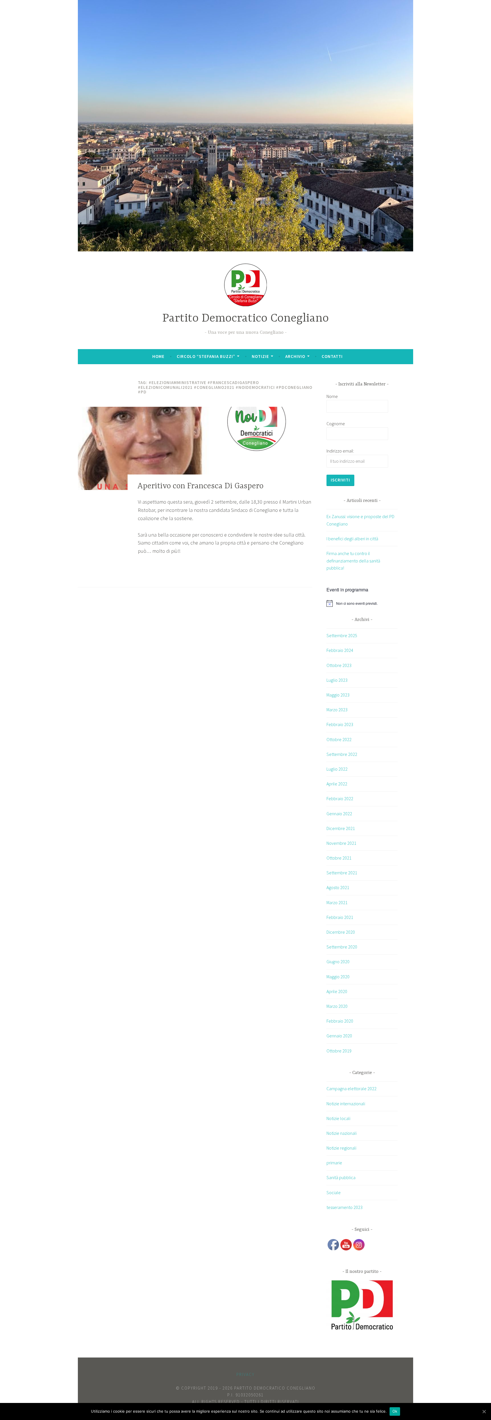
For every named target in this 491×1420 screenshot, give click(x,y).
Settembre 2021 (341, 872)
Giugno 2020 (337, 961)
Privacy (245, 1374)
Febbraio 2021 (339, 917)
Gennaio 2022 (339, 813)
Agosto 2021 (337, 887)
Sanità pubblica (340, 1177)
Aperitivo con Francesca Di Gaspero (200, 486)
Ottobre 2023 (338, 665)
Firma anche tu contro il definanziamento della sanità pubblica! (353, 561)
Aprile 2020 (336, 991)
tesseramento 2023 (344, 1207)
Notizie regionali (341, 1148)
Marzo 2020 (337, 1006)
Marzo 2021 (337, 902)
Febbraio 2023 (339, 724)
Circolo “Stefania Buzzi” (206, 356)
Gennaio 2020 (339, 1036)
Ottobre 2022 (338, 739)
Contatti (332, 356)
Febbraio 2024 (339, 650)
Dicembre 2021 (340, 828)
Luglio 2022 (337, 769)
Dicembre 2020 (340, 932)
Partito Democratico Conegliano (245, 318)
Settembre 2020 (341, 947)
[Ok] (484, 1411)
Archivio (295, 356)
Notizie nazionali (341, 1133)
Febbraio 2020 (339, 1021)
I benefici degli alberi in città (352, 538)
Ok (395, 1411)
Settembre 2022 (341, 754)
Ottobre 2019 (338, 1051)
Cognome (335, 423)
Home (158, 356)
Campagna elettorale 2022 (351, 1088)
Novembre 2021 (341, 843)
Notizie (260, 356)
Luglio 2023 (337, 680)
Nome (332, 396)
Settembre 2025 (341, 635)
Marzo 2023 (337, 709)
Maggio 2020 (337, 976)
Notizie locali (338, 1118)
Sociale (333, 1192)
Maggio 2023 (337, 695)
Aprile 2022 (336, 784)
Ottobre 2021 (338, 858)
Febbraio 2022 (339, 798)
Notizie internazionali (345, 1103)
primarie (334, 1162)
